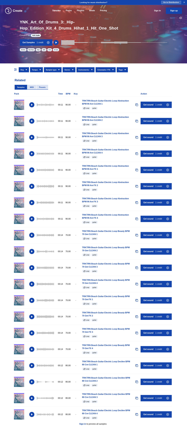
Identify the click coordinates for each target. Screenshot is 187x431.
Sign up (174, 11)
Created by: (30, 35)
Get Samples (33, 42)
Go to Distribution (171, 2)
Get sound (152, 105)
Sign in (82, 424)
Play (31, 104)
